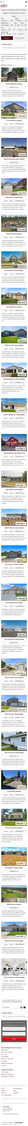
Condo (9, 34)
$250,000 (21, 900)
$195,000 (20, 448)
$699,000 (20, 823)
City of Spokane (5, 1072)
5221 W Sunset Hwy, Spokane (14, 828)
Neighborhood (5, 23)
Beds (15, 23)
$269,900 (21, 79)
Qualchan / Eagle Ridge (6, 1063)
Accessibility (4, 1124)
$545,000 (21, 748)
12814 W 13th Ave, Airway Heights (14, 753)
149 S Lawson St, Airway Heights (14, 564)
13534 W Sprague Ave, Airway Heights (14, 415)
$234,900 (20, 973)
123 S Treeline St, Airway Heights (14, 270)
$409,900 (21, 116)
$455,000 (21, 710)
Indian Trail (3, 1054)
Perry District (4, 1061)
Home (3, 34)
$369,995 (21, 410)
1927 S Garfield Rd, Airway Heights (14, 639)
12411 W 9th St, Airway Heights (14, 489)
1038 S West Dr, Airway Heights (14, 197)
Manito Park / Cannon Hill (7, 1059)
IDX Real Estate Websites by (8, 1122)
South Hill (3, 1065)
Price (2, 27)
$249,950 (21, 266)
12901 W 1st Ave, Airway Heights (14, 714)
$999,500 (21, 635)
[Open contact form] (26, 1)
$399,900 (20, 673)
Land (14, 34)
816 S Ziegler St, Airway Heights (14, 868)
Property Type (4, 32)
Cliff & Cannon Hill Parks (7, 1052)
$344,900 (20, 485)
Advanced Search (20, 38)
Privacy (15, 1124)
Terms (10, 1124)
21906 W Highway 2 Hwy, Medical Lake (14, 453)
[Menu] (26, 6)
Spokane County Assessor (7, 1074)
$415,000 (21, 229)
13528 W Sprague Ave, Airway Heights (14, 379)
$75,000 (22, 155)
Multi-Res (21, 34)
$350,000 (21, 341)
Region (17, 18)
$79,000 (21, 863)
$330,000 (20, 523)
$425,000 (21, 302)
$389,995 (21, 375)
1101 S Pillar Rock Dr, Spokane (14, 603)
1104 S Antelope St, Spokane (14, 307)
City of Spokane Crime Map (7, 1076)
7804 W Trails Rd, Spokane (14, 234)
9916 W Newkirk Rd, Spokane (14, 84)
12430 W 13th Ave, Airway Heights (14, 677)
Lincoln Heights (4, 1056)
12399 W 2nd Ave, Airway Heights (14, 345)
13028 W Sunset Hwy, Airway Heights (14, 159)
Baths (22, 23)
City (2, 18)
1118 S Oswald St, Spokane (14, 120)
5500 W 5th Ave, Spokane (14, 904)
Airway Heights (4, 1050)
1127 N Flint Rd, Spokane (14, 791)
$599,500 (21, 787)
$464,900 (20, 560)
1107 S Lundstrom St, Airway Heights (14, 977)
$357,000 (21, 193)
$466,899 (21, 598)
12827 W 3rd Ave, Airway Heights (14, 941)
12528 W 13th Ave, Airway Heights (14, 528)
